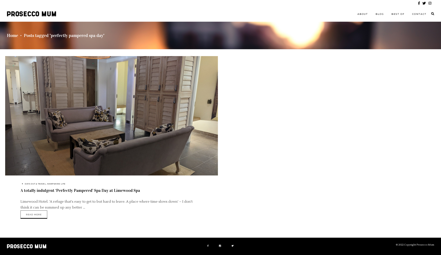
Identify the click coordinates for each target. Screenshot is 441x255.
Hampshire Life (56, 184)
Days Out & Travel (35, 184)
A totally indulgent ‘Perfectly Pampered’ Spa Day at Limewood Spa (80, 190)
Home (12, 35)
